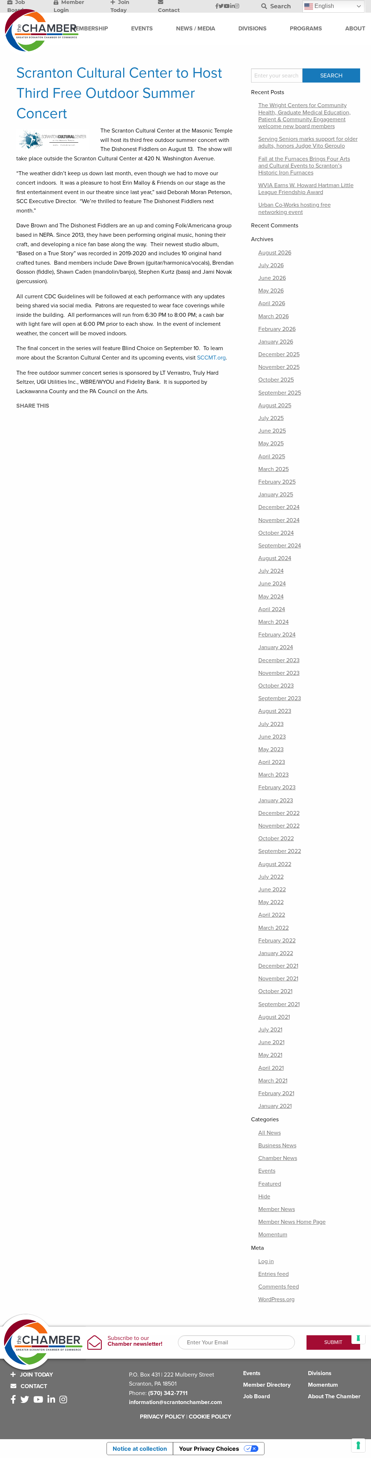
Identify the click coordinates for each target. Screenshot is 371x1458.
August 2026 (274, 252)
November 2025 (279, 367)
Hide (264, 1196)
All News (269, 1132)
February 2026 (277, 329)
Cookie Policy (210, 1416)
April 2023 (271, 762)
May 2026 (271, 290)
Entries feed (273, 1274)
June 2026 (272, 278)
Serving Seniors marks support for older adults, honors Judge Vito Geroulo (308, 142)
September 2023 (279, 698)
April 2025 (271, 456)
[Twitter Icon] (221, 6)
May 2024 (271, 596)
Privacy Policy (162, 1416)
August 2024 (274, 558)
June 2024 (272, 583)
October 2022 (276, 838)
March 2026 (273, 316)
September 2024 (279, 545)
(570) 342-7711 (168, 1393)
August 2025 (274, 405)
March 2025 (273, 469)
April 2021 (271, 1068)
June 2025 (272, 430)
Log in (266, 1261)
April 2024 (271, 609)
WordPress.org (276, 1299)
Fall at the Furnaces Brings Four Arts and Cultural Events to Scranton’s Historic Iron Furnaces (304, 165)
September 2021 (279, 1004)
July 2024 (271, 571)
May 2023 (271, 749)
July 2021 (270, 1029)
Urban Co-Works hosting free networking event (294, 208)
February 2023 (277, 787)
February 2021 (276, 1093)
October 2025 (276, 379)
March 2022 (273, 928)
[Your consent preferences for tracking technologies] (358, 1445)
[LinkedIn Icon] (232, 6)
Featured (269, 1184)
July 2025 (271, 418)
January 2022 (275, 953)
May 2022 (271, 902)
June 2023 (272, 736)
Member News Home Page (292, 1222)
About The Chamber (334, 1396)
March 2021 (272, 1080)
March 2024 (273, 622)
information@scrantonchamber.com (175, 1402)
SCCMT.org (211, 357)
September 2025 (279, 392)
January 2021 (275, 1106)
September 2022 (279, 851)
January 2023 (275, 800)
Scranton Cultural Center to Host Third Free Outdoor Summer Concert (119, 93)
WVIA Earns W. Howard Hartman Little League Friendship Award (306, 189)
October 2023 (276, 685)
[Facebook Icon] (216, 6)
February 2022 (277, 940)
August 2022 (274, 864)
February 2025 (277, 482)
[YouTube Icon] (227, 6)
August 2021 (274, 1017)
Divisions (320, 1373)
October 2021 (275, 991)
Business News (277, 1145)
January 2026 (275, 341)
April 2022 (271, 915)
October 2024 (276, 533)
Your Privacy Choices (209, 1448)
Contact (33, 1386)
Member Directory (267, 1385)
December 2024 (279, 507)
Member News (276, 1209)
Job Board (256, 1396)
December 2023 (279, 660)
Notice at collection (140, 1448)
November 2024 (279, 520)
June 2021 (271, 1042)
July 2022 (271, 877)
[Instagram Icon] (237, 6)
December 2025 (279, 354)
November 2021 (278, 978)
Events (266, 1171)
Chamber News (277, 1158)
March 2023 (273, 774)
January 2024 (275, 647)
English (323, 6)
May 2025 (271, 443)
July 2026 (271, 265)
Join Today (35, 1374)
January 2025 (275, 494)
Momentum (272, 1234)
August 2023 (274, 711)
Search (279, 6)
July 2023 (271, 724)
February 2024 (277, 634)
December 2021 (278, 966)
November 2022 (279, 825)
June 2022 (272, 889)
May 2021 (270, 1055)
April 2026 (271, 303)
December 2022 (279, 813)
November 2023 (279, 673)
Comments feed (278, 1286)
